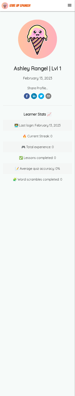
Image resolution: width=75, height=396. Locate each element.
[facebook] (27, 96)
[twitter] (41, 96)
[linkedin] (34, 96)
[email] (48, 96)
